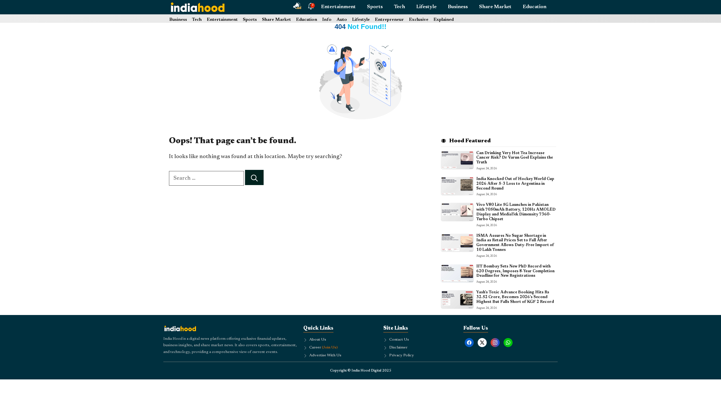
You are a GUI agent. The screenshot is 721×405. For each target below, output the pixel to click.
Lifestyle (426, 7)
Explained (443, 19)
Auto (342, 19)
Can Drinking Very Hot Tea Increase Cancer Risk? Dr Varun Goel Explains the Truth (514, 158)
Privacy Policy (401, 355)
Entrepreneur (389, 19)
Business (458, 7)
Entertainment (338, 7)
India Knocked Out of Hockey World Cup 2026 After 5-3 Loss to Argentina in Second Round (515, 184)
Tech (399, 7)
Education (534, 7)
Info (326, 19)
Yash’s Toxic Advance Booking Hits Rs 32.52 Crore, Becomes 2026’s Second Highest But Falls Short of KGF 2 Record (515, 297)
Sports (375, 7)
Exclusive (418, 19)
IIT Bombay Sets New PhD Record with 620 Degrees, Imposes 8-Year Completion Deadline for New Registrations (515, 271)
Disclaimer (398, 348)
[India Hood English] (197, 7)
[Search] (254, 177)
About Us (317, 340)
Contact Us (399, 340)
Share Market (495, 7)
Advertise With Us (325, 355)
